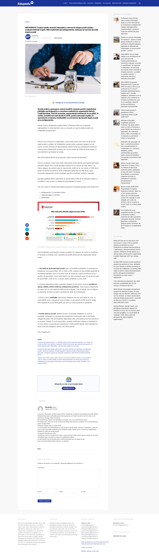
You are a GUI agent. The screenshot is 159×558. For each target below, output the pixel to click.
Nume (40, 491)
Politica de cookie (86, 547)
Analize (27, 22)
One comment (58, 38)
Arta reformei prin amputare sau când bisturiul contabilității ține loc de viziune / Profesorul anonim (127, 283)
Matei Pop (35, 36)
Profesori (98, 3)
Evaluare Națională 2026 (77, 3)
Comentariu (41, 467)
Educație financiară (129, 3)
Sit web (83, 491)
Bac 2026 (90, 3)
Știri (65, 3)
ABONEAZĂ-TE (68, 388)
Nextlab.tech (116, 3)
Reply (39, 449)
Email (61, 491)
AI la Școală (107, 3)
